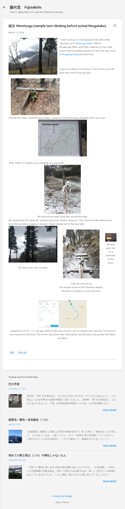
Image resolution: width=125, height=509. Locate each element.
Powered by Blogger (63, 496)
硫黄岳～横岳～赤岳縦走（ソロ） (29, 419)
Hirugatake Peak (70, 54)
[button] (114, 26)
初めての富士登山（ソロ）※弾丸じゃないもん (37, 455)
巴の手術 (14, 384)
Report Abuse (62, 502)
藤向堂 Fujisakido (25, 7)
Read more (109, 410)
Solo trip (22, 352)
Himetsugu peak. (84, 43)
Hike (12, 352)
